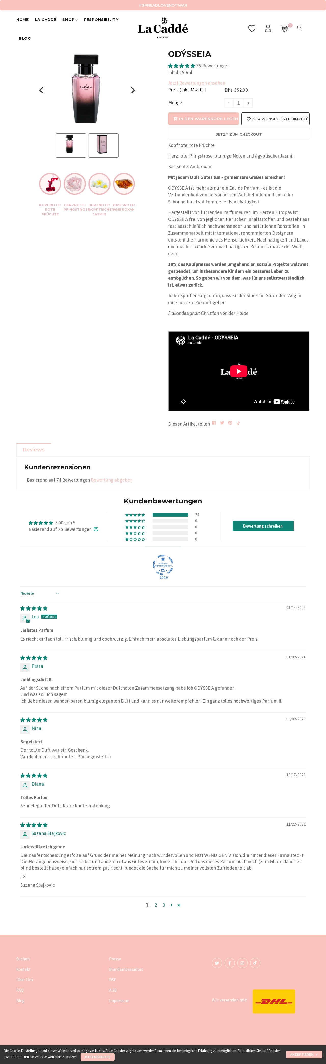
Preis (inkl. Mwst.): (186, 89)
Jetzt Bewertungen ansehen (196, 83)
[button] (182, 65)
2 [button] (156, 905)
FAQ (20, 990)
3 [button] (164, 905)
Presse (115, 959)
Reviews (34, 450)
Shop (69, 19)
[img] (33, 608)
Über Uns (24, 979)
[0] (284, 31)
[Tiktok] (255, 963)
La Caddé (46, 19)
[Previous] (41, 90)
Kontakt (23, 969)
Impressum (119, 1000)
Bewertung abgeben (112, 480)
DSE (112, 979)
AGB (113, 990)
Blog (25, 38)
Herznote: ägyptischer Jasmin (101, 209)
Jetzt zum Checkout (239, 134)
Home (22, 19)
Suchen (23, 959)
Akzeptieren (304, 1054)
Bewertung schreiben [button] (263, 526)
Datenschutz (98, 1057)
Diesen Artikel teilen (189, 424)
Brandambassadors (126, 969)
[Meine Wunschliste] (252, 31)
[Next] (132, 90)
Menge (175, 102)
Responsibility (101, 19)
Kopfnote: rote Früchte (50, 209)
